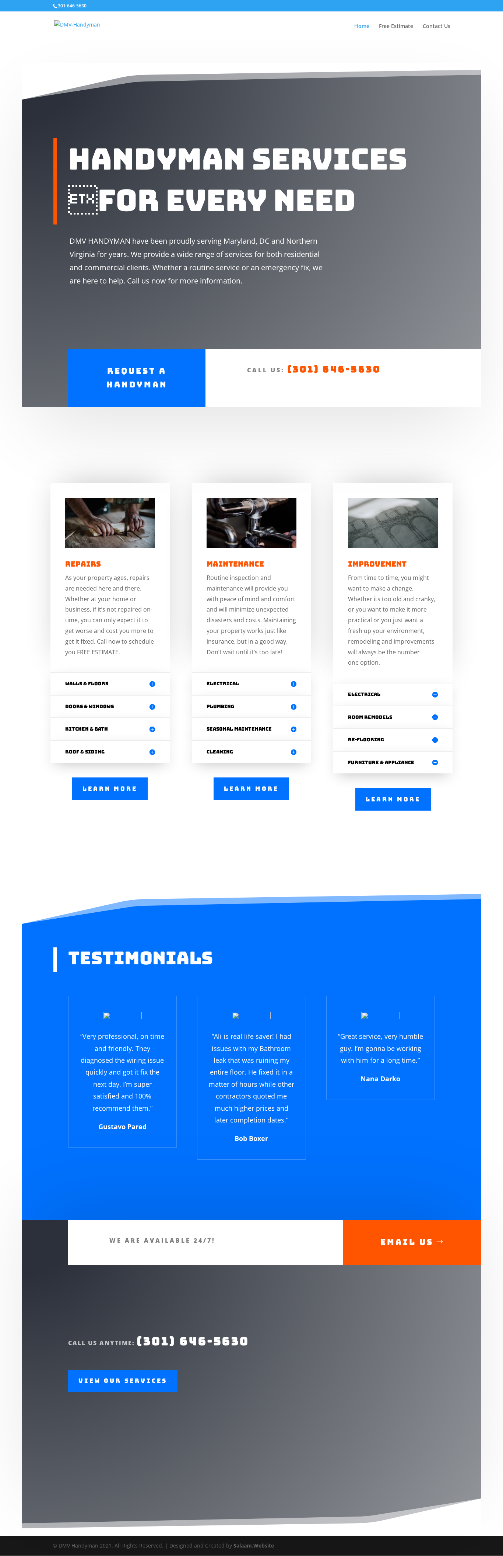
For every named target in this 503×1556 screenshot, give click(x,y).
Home (361, 26)
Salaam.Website (253, 1545)
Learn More (109, 789)
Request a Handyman (137, 378)
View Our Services (122, 1381)
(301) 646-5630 (334, 369)
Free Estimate (396, 26)
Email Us (406, 1242)
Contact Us (436, 26)
